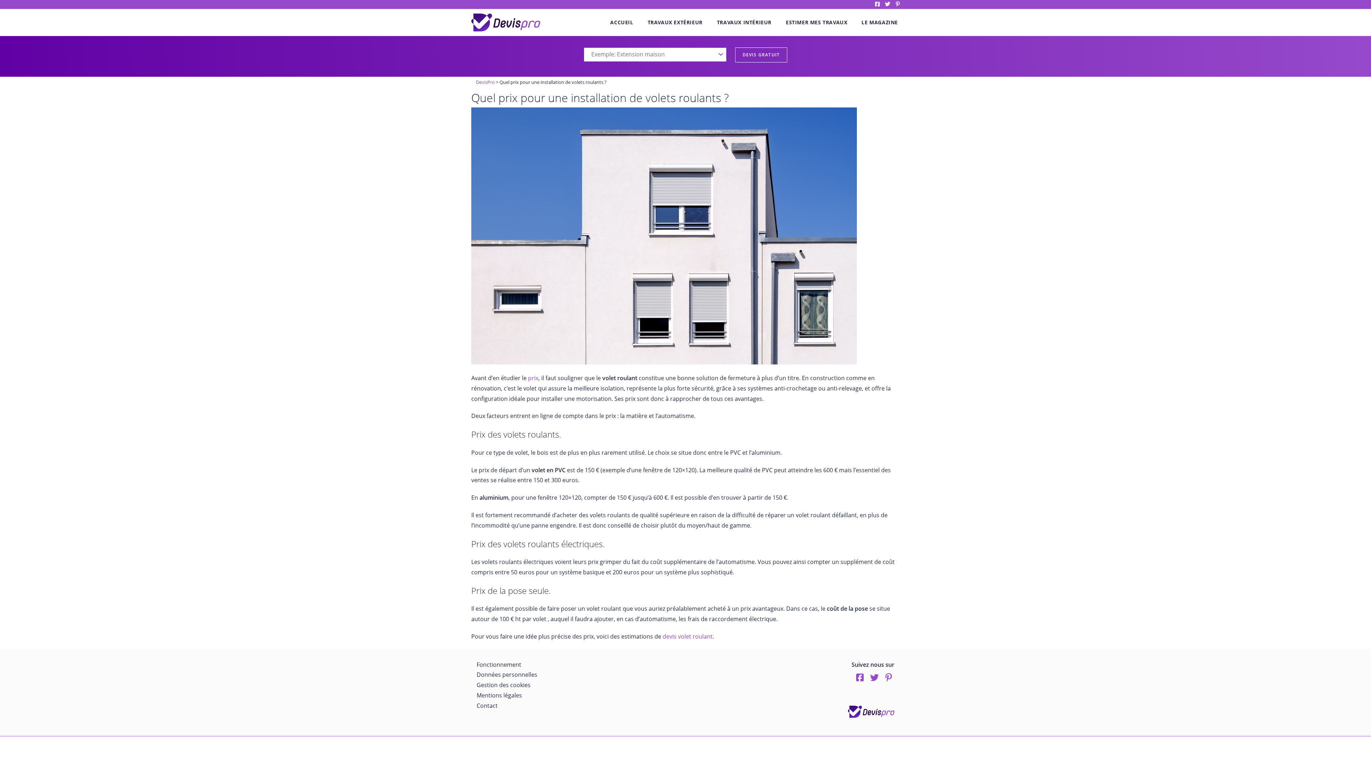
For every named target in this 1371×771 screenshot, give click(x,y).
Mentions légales (499, 695)
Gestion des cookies (504, 685)
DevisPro (485, 82)
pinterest (898, 4)
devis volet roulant (688, 636)
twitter (887, 4)
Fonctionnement (499, 665)
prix (532, 378)
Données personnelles (507, 675)
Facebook (877, 4)
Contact (487, 706)
